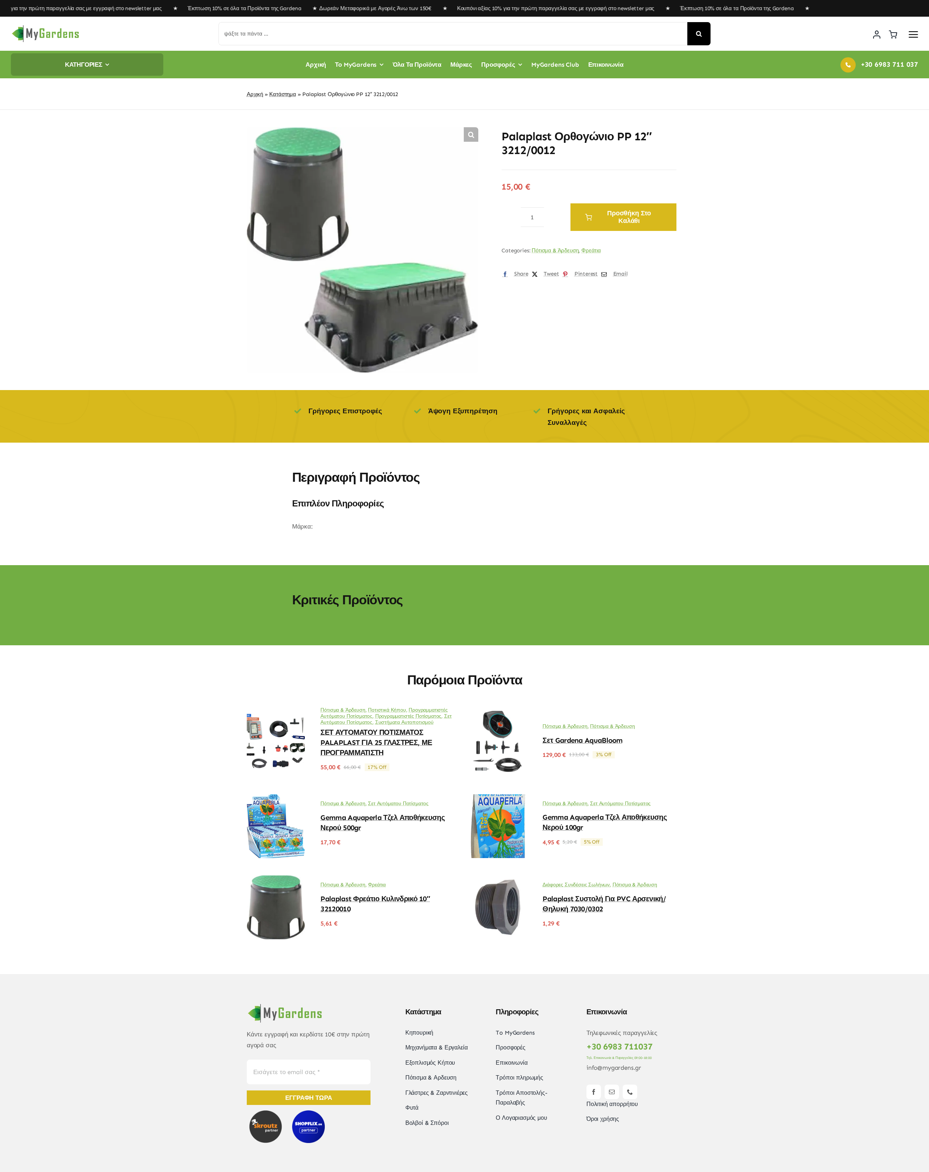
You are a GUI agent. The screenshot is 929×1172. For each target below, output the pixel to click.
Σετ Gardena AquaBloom (582, 740)
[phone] (630, 1092)
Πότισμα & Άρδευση (555, 250)
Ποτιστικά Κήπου (387, 710)
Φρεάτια (591, 250)
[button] (471, 134)
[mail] (612, 1092)
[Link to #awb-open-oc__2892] (913, 34)
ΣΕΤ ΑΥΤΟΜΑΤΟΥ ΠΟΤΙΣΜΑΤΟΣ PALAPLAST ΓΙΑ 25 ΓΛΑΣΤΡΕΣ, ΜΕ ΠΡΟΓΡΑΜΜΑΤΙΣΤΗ (376, 742)
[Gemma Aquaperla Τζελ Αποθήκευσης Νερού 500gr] (276, 799)
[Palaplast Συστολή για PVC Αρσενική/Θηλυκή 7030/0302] (498, 880)
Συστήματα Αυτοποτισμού (404, 722)
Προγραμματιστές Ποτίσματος (408, 716)
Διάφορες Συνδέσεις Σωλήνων (576, 885)
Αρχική (255, 94)
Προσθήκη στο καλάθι (629, 217)
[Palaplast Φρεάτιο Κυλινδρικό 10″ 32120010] (276, 880)
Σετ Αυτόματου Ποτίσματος (398, 803)
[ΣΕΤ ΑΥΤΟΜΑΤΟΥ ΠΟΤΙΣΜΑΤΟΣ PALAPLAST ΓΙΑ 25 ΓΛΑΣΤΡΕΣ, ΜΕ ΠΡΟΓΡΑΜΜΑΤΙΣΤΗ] (276, 716)
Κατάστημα (282, 94)
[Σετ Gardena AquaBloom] (498, 716)
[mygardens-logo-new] (45, 27)
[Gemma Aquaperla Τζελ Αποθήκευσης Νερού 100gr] (498, 799)
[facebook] (593, 1092)
